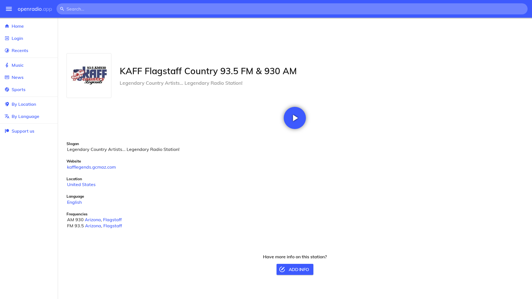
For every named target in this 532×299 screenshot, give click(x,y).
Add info (299, 269)
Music (18, 65)
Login (17, 38)
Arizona (93, 219)
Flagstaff (112, 219)
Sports (18, 89)
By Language (25, 116)
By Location (24, 104)
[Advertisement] (294, 35)
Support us (23, 131)
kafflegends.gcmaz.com (91, 167)
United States (81, 184)
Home (18, 26)
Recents (20, 50)
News (18, 77)
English (74, 202)
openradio (35, 9)
